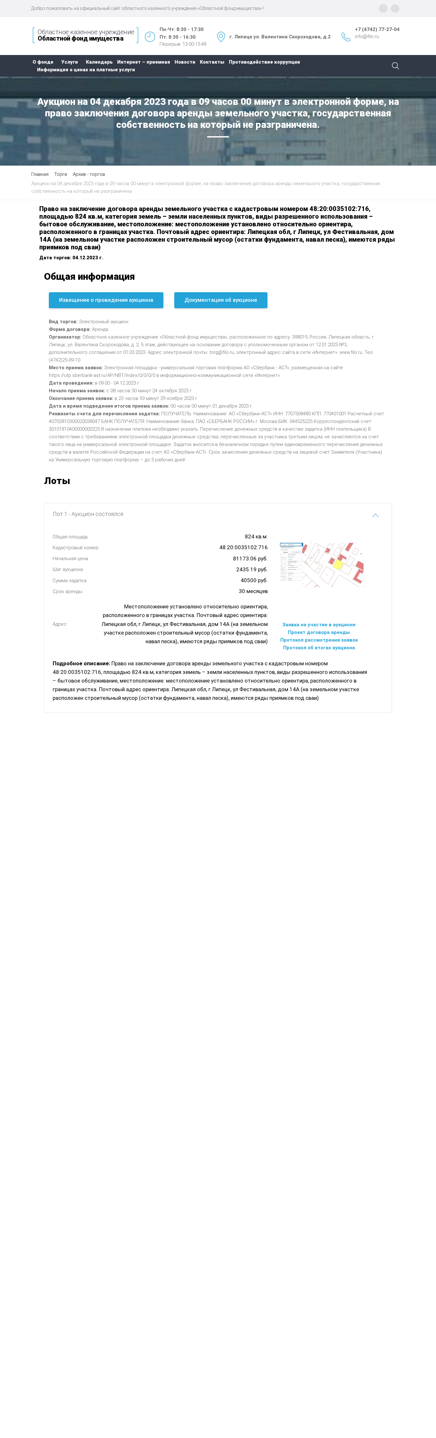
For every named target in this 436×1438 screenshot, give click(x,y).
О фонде (43, 62)
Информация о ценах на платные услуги (86, 70)
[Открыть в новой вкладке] (319, 602)
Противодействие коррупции (264, 62)
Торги (60, 174)
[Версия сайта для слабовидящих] (395, 8)
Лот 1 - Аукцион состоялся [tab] (88, 514)
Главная (40, 174)
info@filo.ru (367, 36)
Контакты (212, 62)
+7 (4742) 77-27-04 (377, 29)
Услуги (69, 62)
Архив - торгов (89, 174)
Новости (185, 62)
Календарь (99, 62)
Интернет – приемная (143, 62)
